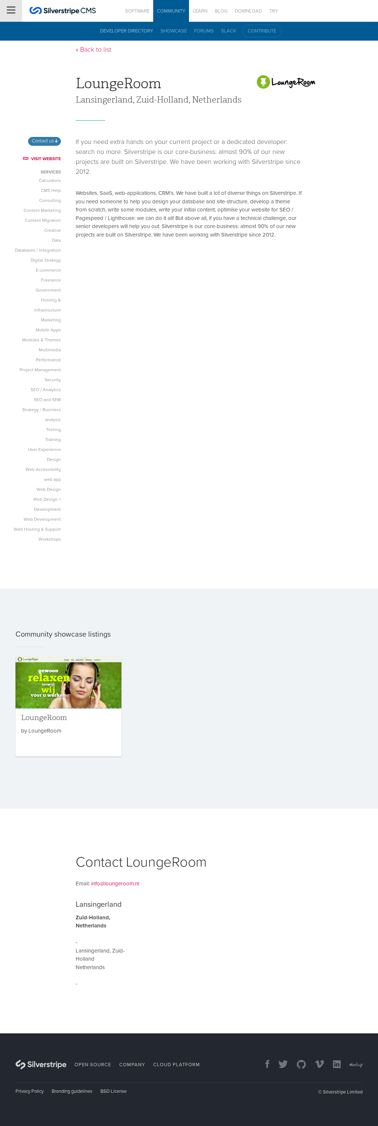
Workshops (49, 539)
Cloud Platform (176, 1065)
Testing (53, 429)
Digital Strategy (46, 260)
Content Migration (43, 220)
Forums (204, 31)
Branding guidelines (72, 1091)
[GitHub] (297, 1065)
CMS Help (51, 190)
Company (132, 1065)
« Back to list (93, 49)
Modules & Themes (41, 339)
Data (56, 240)
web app (52, 479)
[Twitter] (279, 1065)
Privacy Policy (30, 1091)
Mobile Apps (48, 330)
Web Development (42, 519)
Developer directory (126, 31)
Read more (68, 706)
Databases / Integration (38, 250)
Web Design (49, 489)
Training (53, 439)
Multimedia (50, 349)
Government (48, 290)
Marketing (51, 320)
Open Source (93, 1065)
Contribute (262, 31)
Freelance (51, 280)
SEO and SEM (47, 399)
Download (248, 11)
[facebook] (263, 1065)
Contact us (43, 141)
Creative (52, 230)
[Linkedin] (333, 1065)
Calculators (50, 180)
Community (171, 11)
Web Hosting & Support (37, 529)
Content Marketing (42, 210)
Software (137, 11)
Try (273, 11)
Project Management (40, 369)
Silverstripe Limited (342, 1092)
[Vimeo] (315, 1065)
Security (53, 379)
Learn (200, 11)
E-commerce (48, 270)
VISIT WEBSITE (46, 158)
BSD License (113, 1091)
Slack (228, 31)
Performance (48, 359)
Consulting (50, 200)
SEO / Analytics (46, 389)
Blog (221, 11)
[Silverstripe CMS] (63, 11)
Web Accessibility (43, 469)
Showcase (174, 31)
